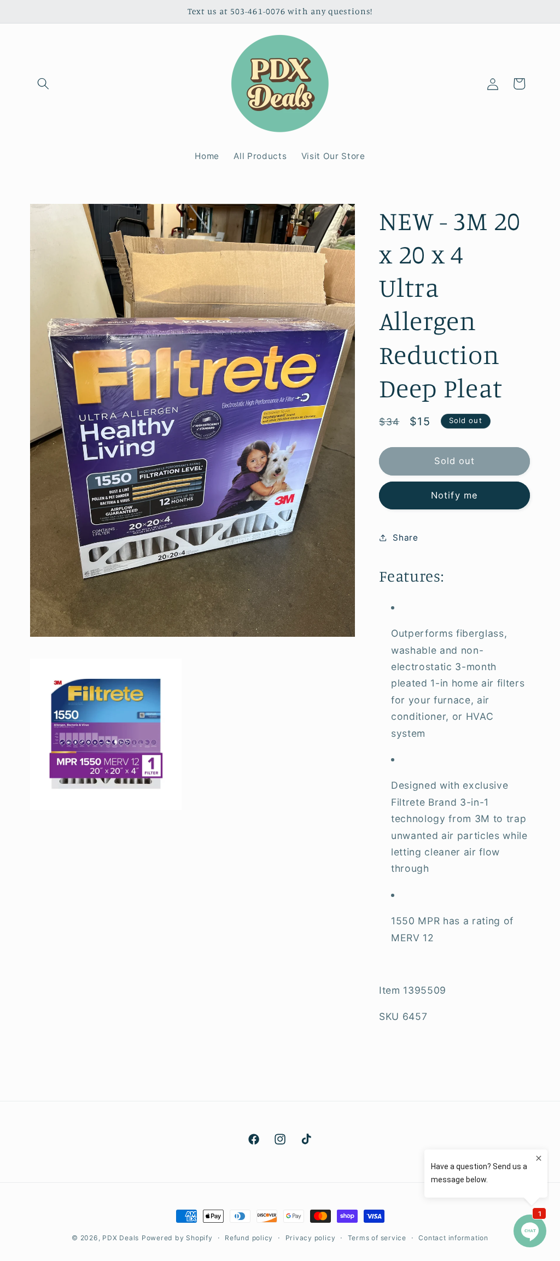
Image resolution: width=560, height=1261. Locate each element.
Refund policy (249, 1238)
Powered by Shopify (177, 1238)
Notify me (454, 495)
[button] (43, 84)
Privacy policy (310, 1238)
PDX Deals (120, 1238)
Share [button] (405, 537)
